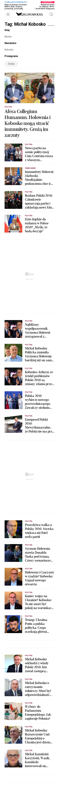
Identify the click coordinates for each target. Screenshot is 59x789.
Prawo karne (30, 168)
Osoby (11, 63)
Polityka (8, 107)
